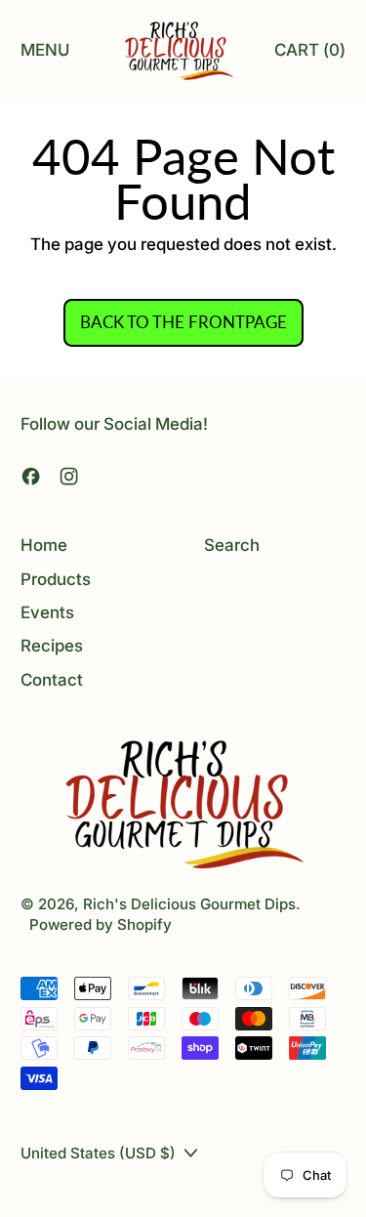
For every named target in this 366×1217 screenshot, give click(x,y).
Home (43, 545)
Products (55, 579)
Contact (51, 680)
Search (232, 545)
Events (47, 612)
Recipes (51, 645)
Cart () (309, 55)
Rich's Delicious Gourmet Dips (189, 904)
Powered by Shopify (100, 924)
